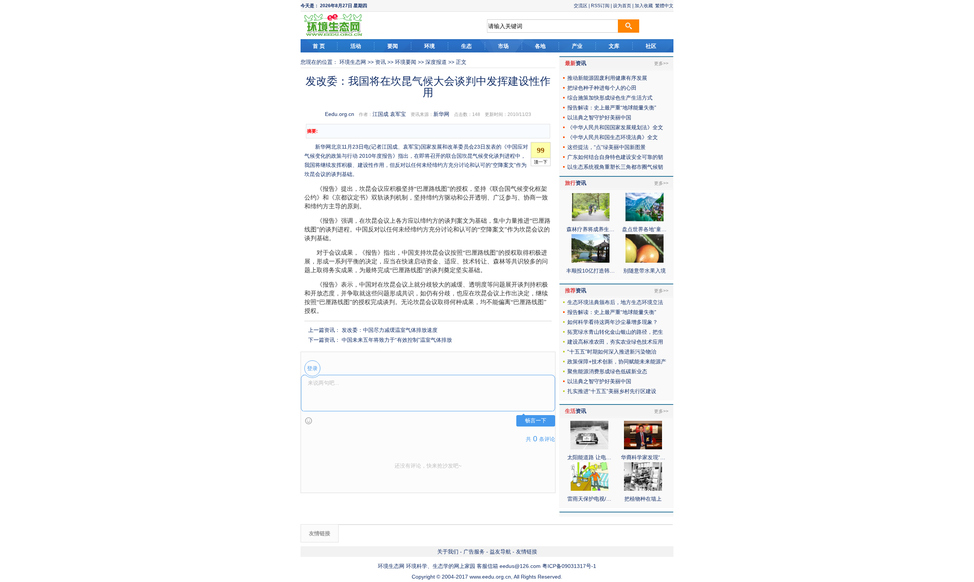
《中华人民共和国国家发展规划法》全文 (615, 127)
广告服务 (474, 552)
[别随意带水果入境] (644, 261)
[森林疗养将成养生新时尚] (590, 219)
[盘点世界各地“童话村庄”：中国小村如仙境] (644, 219)
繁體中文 (664, 5)
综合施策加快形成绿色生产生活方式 (610, 98)
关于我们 (447, 552)
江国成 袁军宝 (389, 114)
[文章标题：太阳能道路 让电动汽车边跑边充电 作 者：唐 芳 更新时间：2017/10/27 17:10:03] (589, 447)
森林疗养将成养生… (590, 229)
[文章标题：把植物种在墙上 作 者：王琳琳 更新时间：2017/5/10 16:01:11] (643, 489)
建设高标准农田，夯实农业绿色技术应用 (615, 342)
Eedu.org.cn (339, 114)
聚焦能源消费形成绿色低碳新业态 (607, 371)
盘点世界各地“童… (644, 229)
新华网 (441, 114)
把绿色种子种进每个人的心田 (602, 88)
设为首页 (622, 5)
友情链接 (526, 552)
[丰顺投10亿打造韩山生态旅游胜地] (590, 261)
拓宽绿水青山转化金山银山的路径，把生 (615, 332)
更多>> (661, 63)
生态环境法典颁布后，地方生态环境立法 (615, 302)
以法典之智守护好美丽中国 (599, 117)
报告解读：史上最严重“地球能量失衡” (611, 108)
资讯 (380, 62)
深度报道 (436, 62)
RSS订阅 (600, 5)
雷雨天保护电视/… (589, 499)
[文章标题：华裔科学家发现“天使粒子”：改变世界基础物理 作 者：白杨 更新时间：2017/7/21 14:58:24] (643, 447)
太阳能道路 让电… (589, 457)
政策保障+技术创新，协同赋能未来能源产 (616, 361)
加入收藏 (644, 5)
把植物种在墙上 (643, 499)
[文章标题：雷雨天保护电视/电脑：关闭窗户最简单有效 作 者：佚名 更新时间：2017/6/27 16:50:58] (589, 489)
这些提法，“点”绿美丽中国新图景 (606, 147)
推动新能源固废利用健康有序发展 (607, 78)
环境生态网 (352, 62)
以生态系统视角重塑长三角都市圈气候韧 (615, 167)
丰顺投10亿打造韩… (590, 271)
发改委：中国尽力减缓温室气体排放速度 (390, 330)
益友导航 (500, 552)
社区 (651, 46)
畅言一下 (535, 420)
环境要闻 (405, 62)
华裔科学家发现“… (643, 457)
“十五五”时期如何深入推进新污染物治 (611, 352)
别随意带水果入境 (644, 271)
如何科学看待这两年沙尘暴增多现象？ (612, 322)
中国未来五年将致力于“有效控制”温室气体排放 (397, 340)
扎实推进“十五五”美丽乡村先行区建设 (611, 391)
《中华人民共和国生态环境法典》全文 (612, 137)
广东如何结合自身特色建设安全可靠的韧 (615, 157)
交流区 (580, 5)
